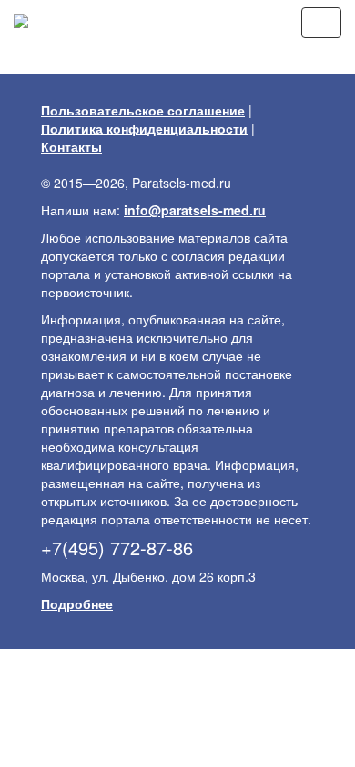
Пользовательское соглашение (143, 110)
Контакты (71, 146)
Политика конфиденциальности (144, 128)
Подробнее (77, 603)
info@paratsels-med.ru (195, 210)
